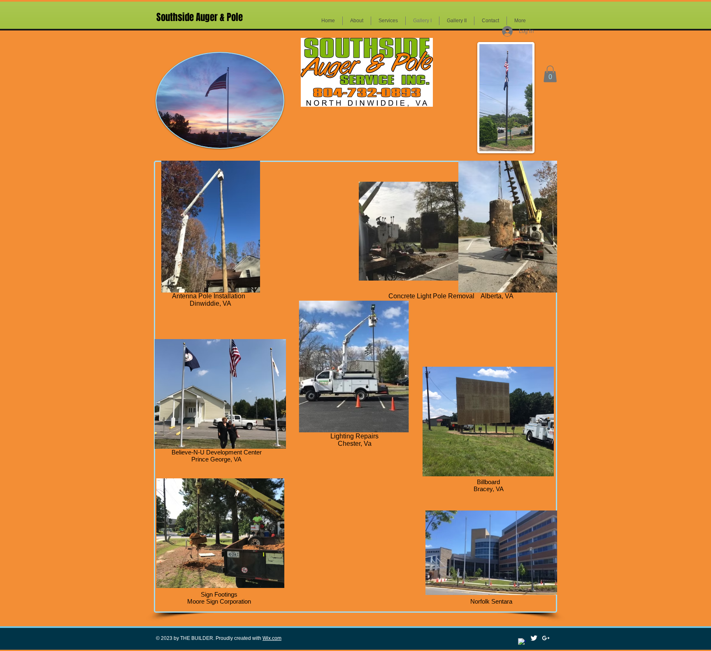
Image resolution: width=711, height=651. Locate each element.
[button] (550, 74)
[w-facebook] (522, 642)
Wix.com (272, 638)
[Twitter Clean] (534, 638)
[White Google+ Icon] (546, 638)
